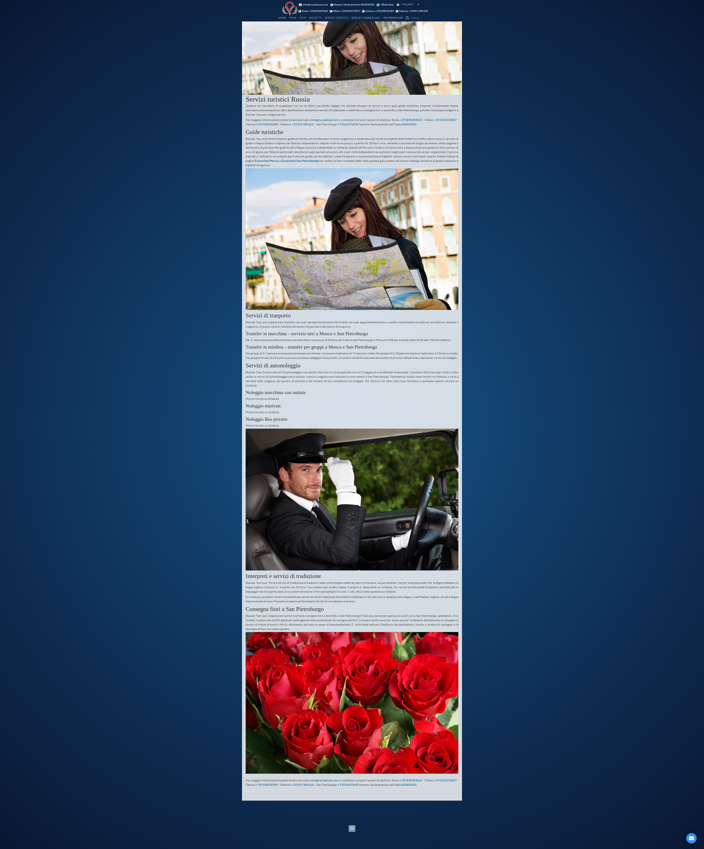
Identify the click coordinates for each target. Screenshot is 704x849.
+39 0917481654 (303, 124)
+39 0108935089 (267, 124)
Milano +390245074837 (347, 10)
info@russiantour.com (316, 4)
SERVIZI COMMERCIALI (365, 17)
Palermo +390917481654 (413, 10)
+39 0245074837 (445, 119)
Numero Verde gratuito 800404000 (354, 4)
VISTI (302, 17)
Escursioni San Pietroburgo (300, 160)
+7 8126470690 (348, 124)
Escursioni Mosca (267, 160)
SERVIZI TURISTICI (337, 17)
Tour (292, 17)
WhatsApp (387, 4)
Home (282, 17)
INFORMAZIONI (393, 17)
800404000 (408, 124)
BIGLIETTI (315, 17)
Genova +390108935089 (380, 10)
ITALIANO (406, 4)
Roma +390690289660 (315, 10)
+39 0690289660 (411, 119)
